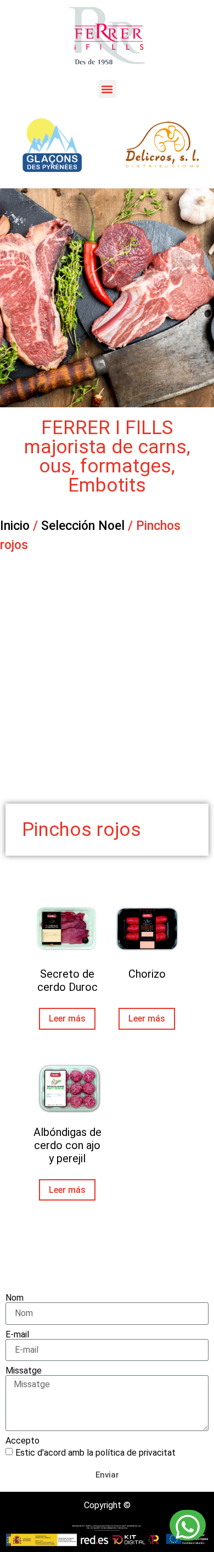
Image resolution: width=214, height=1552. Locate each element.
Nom (14, 1298)
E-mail (17, 1334)
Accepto (22, 1440)
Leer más (67, 1018)
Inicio (15, 525)
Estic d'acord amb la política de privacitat (95, 1452)
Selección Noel (83, 525)
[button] (107, 89)
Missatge (23, 1370)
